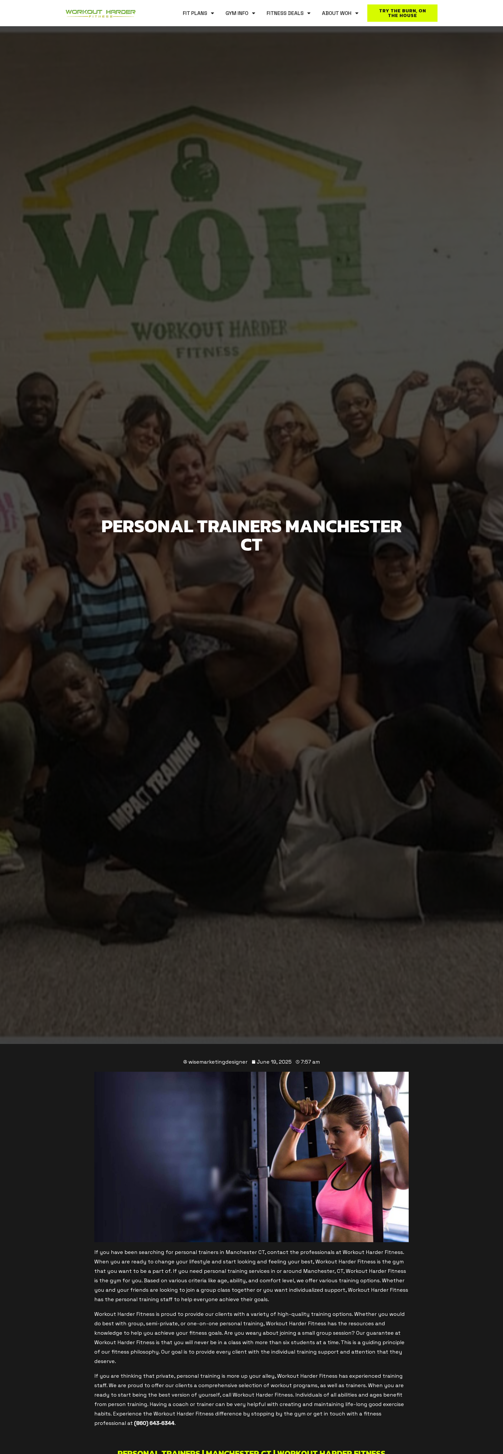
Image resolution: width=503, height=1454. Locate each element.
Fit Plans (195, 13)
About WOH (337, 13)
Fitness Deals (285, 13)
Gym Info (237, 13)
